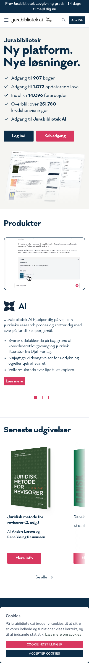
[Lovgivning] (41, 397)
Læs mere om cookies (63, 634)
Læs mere (14, 381)
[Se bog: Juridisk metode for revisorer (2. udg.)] (29, 478)
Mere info (24, 558)
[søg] (64, 20)
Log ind (77, 20)
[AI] (35, 397)
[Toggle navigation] (6, 20)
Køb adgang (55, 136)
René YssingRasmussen (26, 537)
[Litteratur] (47, 397)
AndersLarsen (23, 531)
